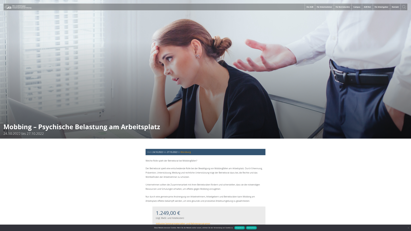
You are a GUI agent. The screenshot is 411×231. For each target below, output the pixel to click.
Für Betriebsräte (343, 7)
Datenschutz (251, 228)
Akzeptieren (239, 228)
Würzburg (185, 152)
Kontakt (395, 7)
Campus (356, 7)
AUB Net (367, 7)
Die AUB (310, 7)
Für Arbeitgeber (381, 7)
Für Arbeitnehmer (324, 7)
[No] (408, 228)
